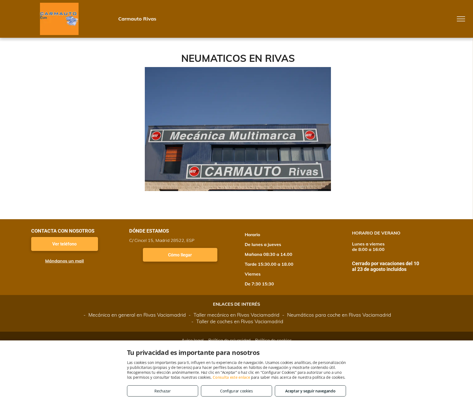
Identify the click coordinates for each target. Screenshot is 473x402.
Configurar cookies (236, 391)
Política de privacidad (229, 340)
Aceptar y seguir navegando (310, 391)
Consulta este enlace (231, 377)
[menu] (461, 19)
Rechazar (162, 391)
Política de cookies (273, 340)
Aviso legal (192, 340)
